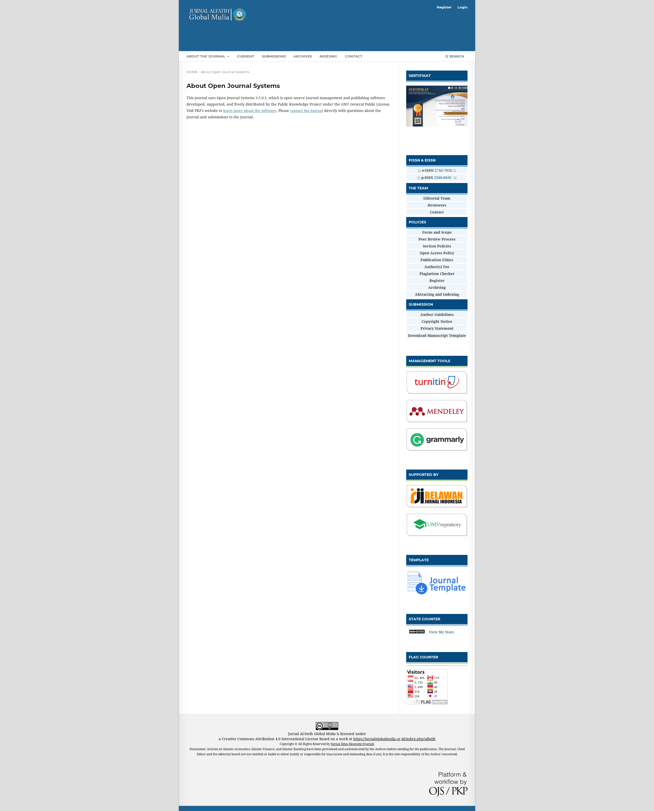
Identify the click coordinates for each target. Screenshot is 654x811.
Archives (303, 56)
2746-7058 (443, 170)
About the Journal (206, 56)
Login (463, 7)
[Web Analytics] (417, 632)
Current (245, 56)
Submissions (274, 56)
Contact (353, 56)
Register (444, 7)
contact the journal (306, 110)
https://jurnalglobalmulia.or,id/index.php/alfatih (394, 738)
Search (456, 56)
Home (191, 72)
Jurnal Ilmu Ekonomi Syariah (352, 744)
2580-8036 (442, 177)
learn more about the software (249, 110)
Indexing (328, 56)
